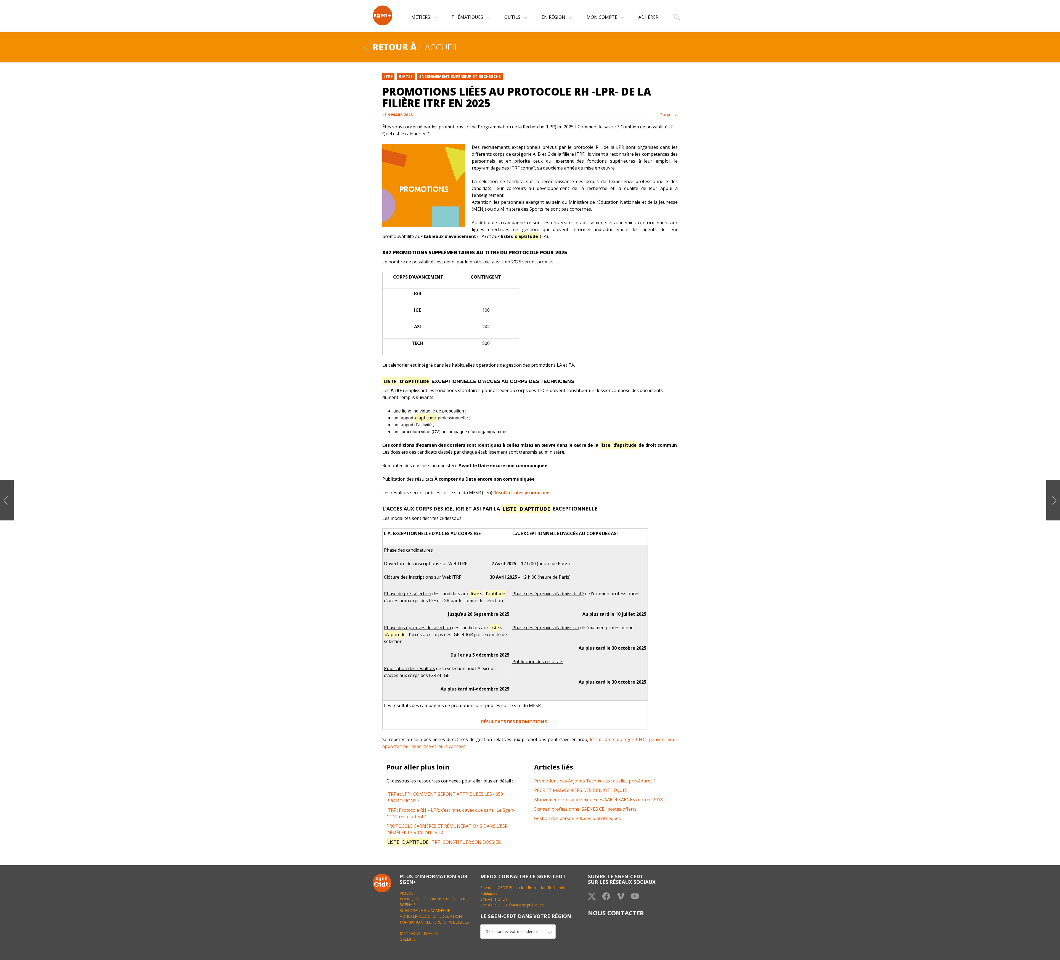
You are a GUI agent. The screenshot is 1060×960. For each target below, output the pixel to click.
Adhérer (648, 17)
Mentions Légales (419, 933)
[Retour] (366, 46)
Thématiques (467, 17)
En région (554, 17)
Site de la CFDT (494, 899)
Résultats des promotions (521, 493)
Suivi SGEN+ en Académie (425, 910)
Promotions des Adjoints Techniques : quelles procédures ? (595, 781)
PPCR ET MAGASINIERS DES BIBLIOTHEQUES (581, 790)
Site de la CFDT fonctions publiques (512, 905)
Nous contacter (616, 913)
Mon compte (602, 17)
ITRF (388, 76)
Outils (512, 17)
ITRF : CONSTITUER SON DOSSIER (444, 842)
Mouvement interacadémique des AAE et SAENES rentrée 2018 (598, 800)
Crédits (408, 939)
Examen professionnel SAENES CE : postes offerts (585, 809)
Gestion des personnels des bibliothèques (577, 818)
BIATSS (406, 76)
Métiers (421, 17)
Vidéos (407, 893)
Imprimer (670, 114)
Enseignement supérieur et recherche (460, 76)
